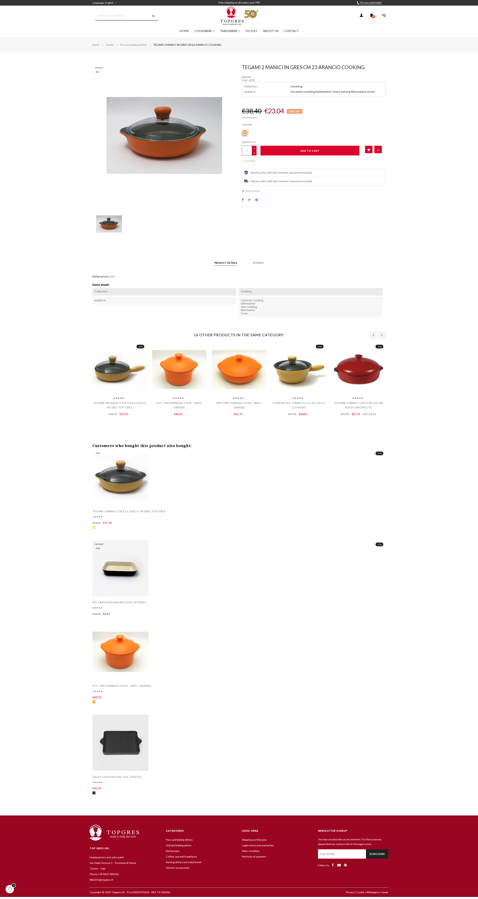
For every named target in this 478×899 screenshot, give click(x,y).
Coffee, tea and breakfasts (181, 856)
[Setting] (382, 15)
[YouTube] (339, 865)
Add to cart (310, 151)
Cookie (360, 892)
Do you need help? (371, 2)
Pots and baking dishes (179, 839)
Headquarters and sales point (107, 857)
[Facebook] (333, 865)
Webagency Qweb (377, 892)
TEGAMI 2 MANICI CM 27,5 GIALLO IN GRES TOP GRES (128, 511)
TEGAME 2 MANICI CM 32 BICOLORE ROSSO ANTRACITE (358, 405)
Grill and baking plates (178, 845)
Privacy (350, 892)
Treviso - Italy (98, 868)
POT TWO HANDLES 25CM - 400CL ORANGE (179, 405)
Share (242, 200)
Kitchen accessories (178, 867)
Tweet (249, 200)
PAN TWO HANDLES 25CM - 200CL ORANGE (239, 405)
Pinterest (256, 200)
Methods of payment (254, 856)
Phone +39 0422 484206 (104, 874)
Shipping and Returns (254, 839)
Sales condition (251, 850)
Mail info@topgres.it (101, 879)
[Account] (361, 15)
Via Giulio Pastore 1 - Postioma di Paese (113, 862)
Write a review (251, 190)
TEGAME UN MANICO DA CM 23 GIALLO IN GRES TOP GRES (119, 405)
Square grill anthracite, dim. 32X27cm (116, 776)
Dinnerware (172, 850)
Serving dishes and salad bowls (184, 862)
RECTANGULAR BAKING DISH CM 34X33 (119, 602)
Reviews (258, 262)
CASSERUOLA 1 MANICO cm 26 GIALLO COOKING (298, 405)
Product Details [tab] (225, 262)
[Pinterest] (345, 865)
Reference (100, 276)
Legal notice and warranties (258, 845)
